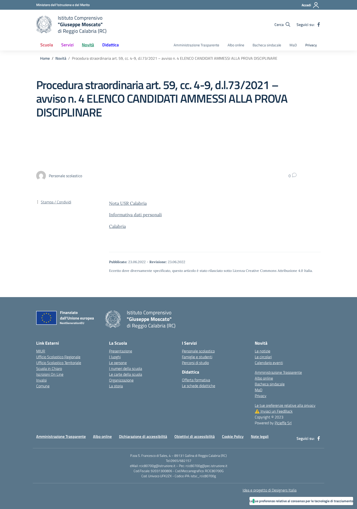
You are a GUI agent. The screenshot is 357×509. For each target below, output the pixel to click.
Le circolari (263, 357)
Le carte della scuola (125, 374)
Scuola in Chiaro (49, 368)
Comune (43, 386)
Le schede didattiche (198, 386)
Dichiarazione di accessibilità (143, 436)
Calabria (117, 226)
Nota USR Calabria (128, 203)
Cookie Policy (233, 436)
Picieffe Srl (283, 423)
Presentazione (120, 351)
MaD (293, 45)
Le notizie (262, 351)
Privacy (311, 45)
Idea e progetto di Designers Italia (270, 490)
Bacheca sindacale (267, 45)
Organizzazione (121, 380)
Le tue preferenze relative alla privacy (285, 405)
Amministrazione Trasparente (196, 45)
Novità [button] (88, 45)
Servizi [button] (67, 45)
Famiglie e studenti (197, 357)
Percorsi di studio (195, 363)
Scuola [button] (46, 45)
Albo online (236, 45)
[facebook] (318, 24)
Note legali (260, 436)
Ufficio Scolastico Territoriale (58, 363)
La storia (116, 386)
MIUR (40, 351)
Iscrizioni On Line (49, 374)
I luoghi (115, 357)
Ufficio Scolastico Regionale (58, 357)
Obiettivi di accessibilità (194, 436)
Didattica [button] (110, 45)
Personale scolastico (198, 351)
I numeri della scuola (125, 368)
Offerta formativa (196, 380)
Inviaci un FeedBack (274, 411)
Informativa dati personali (135, 214)
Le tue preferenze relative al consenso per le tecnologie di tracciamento (301, 500)
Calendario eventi (269, 363)
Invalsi (41, 380)
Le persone (118, 363)
